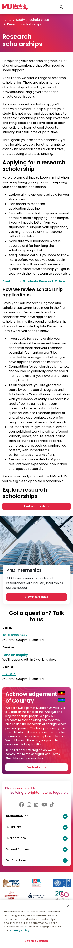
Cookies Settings (36, 941)
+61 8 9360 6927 (14, 635)
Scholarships (39, 19)
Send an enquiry (15, 655)
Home (6, 19)
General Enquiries (17, 849)
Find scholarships (36, 506)
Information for (16, 816)
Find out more (37, 767)
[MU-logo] (15, 7)
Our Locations (15, 838)
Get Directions (15, 860)
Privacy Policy (19, 930)
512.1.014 (9, 674)
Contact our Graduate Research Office (33, 281)
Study (20, 19)
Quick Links (13, 827)
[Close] (68, 906)
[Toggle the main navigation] (68, 7)
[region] (36, 924)
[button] (61, 7)
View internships (36, 597)
